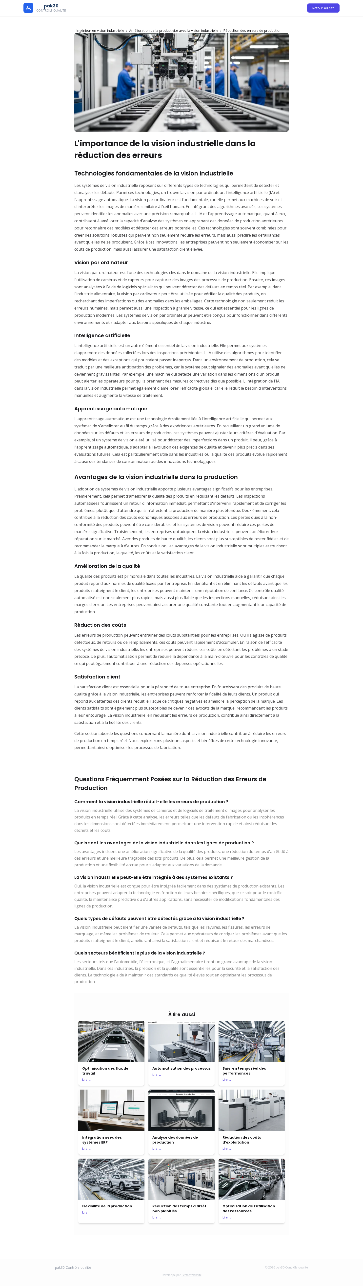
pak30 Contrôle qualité (73, 1267)
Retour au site (323, 8)
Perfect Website (192, 1275)
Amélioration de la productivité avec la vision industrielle (173, 30)
